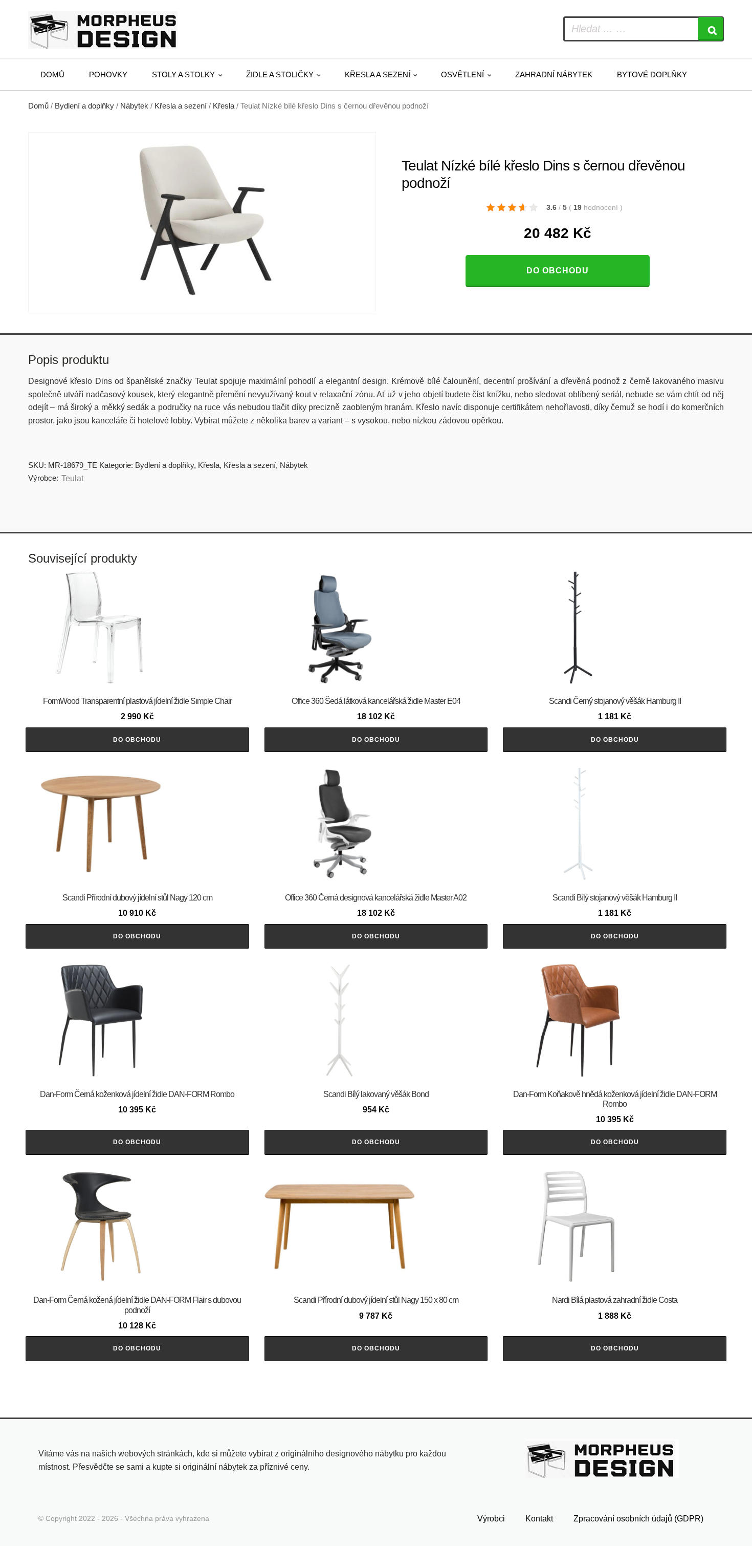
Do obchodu (557, 270)
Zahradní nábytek (553, 74)
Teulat (72, 478)
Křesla (223, 106)
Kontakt (539, 1518)
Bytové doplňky (652, 74)
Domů (52, 74)
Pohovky (108, 74)
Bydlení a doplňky (84, 106)
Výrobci (491, 1518)
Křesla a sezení (377, 74)
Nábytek (134, 106)
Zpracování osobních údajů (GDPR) (638, 1518)
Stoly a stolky (183, 74)
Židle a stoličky (280, 74)
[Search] (710, 29)
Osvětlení (462, 74)
